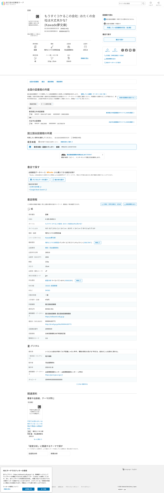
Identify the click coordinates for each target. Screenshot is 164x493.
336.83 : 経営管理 (51, 285)
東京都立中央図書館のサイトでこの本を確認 (119, 113)
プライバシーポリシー (72, 487)
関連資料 (60, 81)
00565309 (68, 280)
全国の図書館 (34, 81)
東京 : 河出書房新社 (52, 248)
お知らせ (60, 487)
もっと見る (37, 439)
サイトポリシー (85, 487)
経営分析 (48, 280)
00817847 (87, 242)
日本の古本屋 (35, 187)
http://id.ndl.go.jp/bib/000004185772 (58, 324)
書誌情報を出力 (111, 59)
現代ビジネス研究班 (52, 242)
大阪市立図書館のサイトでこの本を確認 (121, 122)
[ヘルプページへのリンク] (37, 35)
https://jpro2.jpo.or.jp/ (53, 375)
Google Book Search (37, 189)
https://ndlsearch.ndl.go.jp (54, 316)
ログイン (158, 5)
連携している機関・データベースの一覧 (93, 94)
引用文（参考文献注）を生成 (114, 55)
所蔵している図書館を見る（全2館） (119, 27)
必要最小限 (28, 489)
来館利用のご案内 (66, 142)
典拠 (96, 243)
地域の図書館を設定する (126, 97)
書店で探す (119, 39)
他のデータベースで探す (113, 62)
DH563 (47, 290)
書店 (43, 81)
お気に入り (107, 51)
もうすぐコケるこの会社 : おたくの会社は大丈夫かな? (63, 224)
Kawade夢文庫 (50, 237)
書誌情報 (51, 81)
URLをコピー (115, 51)
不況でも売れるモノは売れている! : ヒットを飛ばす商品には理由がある (35, 425)
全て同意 (43, 489)
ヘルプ (151, 5)
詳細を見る (84, 58)
